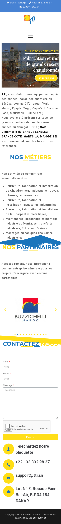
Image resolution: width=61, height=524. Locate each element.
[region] (30, 65)
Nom (5, 361)
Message (8, 385)
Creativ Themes (37, 517)
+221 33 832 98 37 (42, 2)
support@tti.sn (31, 6)
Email (6, 373)
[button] (27, 85)
